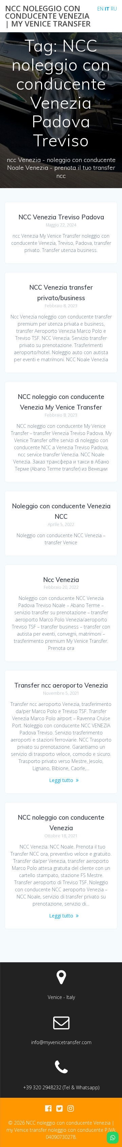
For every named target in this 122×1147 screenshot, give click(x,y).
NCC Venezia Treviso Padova (61, 217)
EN (100, 8)
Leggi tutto (61, 780)
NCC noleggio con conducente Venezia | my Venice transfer (47, 16)
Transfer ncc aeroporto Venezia (61, 685)
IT (107, 8)
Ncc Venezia (61, 580)
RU (114, 8)
